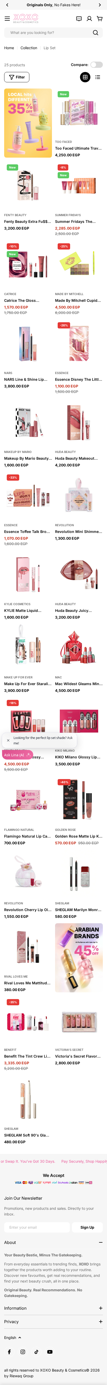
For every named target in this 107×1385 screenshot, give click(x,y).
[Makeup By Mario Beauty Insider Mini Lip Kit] (28, 422)
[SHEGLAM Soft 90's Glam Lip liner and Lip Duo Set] (28, 1099)
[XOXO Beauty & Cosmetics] (28, 123)
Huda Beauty (65, 452)
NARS (8, 373)
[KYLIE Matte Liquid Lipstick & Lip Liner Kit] (28, 574)
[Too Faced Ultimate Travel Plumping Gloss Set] (79, 112)
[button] (7, 5)
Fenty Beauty (15, 215)
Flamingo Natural (19, 830)
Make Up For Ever (18, 677)
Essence (62, 373)
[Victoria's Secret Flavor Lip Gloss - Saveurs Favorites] (79, 1020)
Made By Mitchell (69, 294)
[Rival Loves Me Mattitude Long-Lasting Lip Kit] (28, 947)
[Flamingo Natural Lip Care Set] (28, 800)
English (10, 1337)
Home (9, 48)
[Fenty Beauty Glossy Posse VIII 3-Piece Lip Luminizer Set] (28, 721)
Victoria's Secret (69, 1050)
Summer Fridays (68, 215)
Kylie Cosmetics (17, 604)
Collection (29, 48)
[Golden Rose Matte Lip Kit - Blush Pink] (79, 800)
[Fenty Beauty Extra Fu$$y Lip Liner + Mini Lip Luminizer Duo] (28, 185)
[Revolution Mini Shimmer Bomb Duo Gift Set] (79, 495)
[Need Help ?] (79, 19)
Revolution (64, 525)
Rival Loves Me (16, 976)
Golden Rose (65, 830)
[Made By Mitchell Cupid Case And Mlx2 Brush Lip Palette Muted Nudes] (79, 264)
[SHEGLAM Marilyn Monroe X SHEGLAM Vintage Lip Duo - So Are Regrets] (79, 874)
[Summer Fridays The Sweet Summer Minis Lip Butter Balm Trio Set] (79, 185)
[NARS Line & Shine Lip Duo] (28, 343)
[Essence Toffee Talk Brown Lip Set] (28, 495)
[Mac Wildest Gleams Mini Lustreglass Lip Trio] (79, 648)
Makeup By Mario (18, 452)
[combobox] (53, 32)
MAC (58, 677)
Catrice (10, 294)
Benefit (10, 1050)
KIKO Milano (65, 750)
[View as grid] (85, 77)
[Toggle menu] (7, 19)
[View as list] (97, 77)
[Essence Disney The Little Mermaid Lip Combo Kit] (79, 343)
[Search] (95, 33)
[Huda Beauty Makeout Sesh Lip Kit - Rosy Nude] (79, 422)
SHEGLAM (62, 903)
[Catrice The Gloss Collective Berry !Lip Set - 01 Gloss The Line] (28, 264)
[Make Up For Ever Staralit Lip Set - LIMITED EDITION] (28, 648)
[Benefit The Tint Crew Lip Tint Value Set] (28, 1020)
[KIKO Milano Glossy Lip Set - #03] (79, 721)
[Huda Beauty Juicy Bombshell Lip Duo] (79, 574)
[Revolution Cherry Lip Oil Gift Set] (28, 874)
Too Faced (63, 142)
